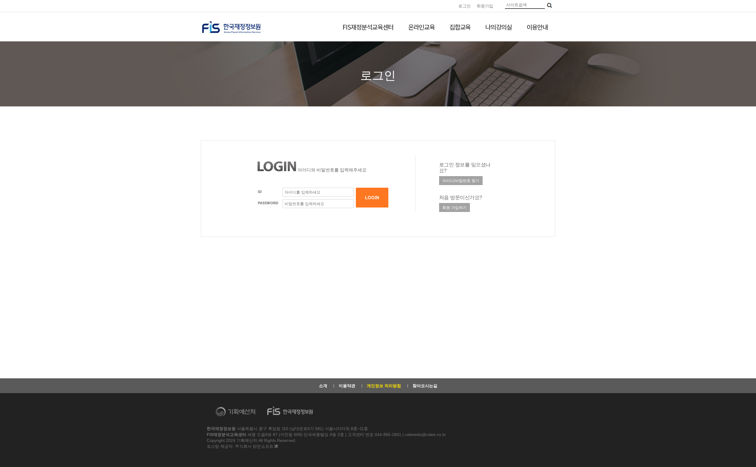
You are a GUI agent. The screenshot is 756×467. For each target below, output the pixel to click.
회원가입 (485, 6)
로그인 (464, 6)
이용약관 (347, 385)
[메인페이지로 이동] (231, 27)
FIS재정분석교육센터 (368, 26)
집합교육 (460, 26)
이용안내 (537, 26)
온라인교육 (421, 26)
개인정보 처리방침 (384, 385)
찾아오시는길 (425, 385)
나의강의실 (498, 26)
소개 (323, 385)
